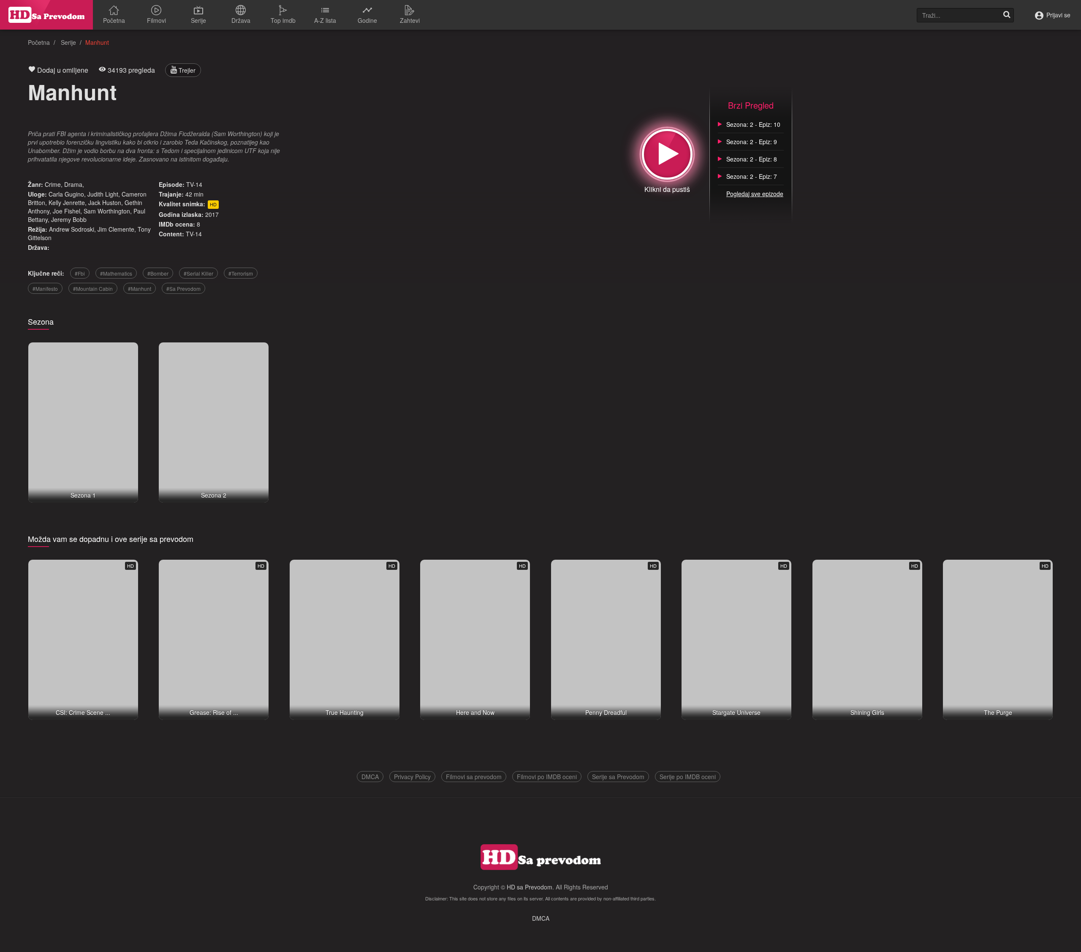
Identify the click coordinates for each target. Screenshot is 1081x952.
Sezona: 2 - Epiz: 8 (751, 159)
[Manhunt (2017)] (667, 154)
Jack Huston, (105, 202)
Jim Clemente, (117, 229)
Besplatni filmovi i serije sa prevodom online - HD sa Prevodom (46, 15)
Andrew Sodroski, (72, 229)
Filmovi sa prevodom (474, 776)
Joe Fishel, (67, 211)
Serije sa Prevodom (618, 776)
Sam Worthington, (108, 211)
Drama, (74, 184)
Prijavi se (1057, 15)
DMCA (370, 776)
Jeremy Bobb (69, 219)
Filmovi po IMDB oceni (547, 776)
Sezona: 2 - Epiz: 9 (751, 141)
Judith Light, (103, 194)
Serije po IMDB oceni (688, 776)
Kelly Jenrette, (68, 202)
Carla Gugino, (67, 194)
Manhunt (72, 92)
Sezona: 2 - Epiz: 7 (751, 176)
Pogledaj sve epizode (754, 193)
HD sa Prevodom (529, 887)
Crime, (53, 184)
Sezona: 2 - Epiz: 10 (753, 124)
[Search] (1007, 15)
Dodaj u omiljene (61, 70)
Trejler (186, 70)
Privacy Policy (412, 776)
